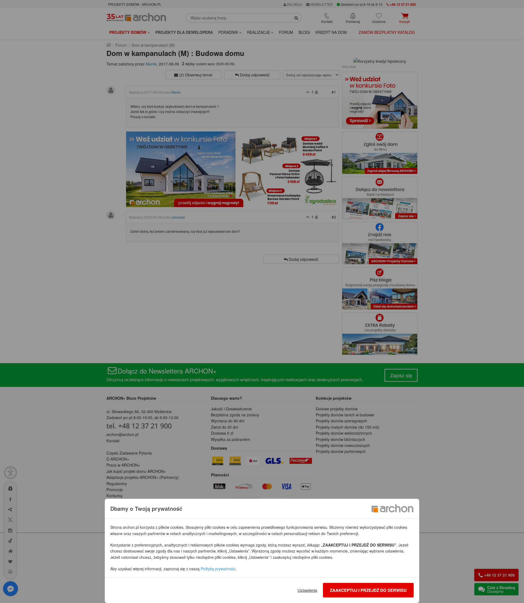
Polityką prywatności (218, 568)
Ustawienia (307, 590)
